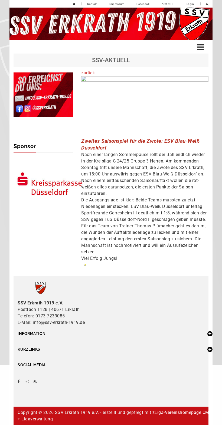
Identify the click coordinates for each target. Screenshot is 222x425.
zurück (88, 72)
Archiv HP (168, 3)
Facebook (142, 3)
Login (190, 3)
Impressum (117, 3)
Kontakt (92, 3)
